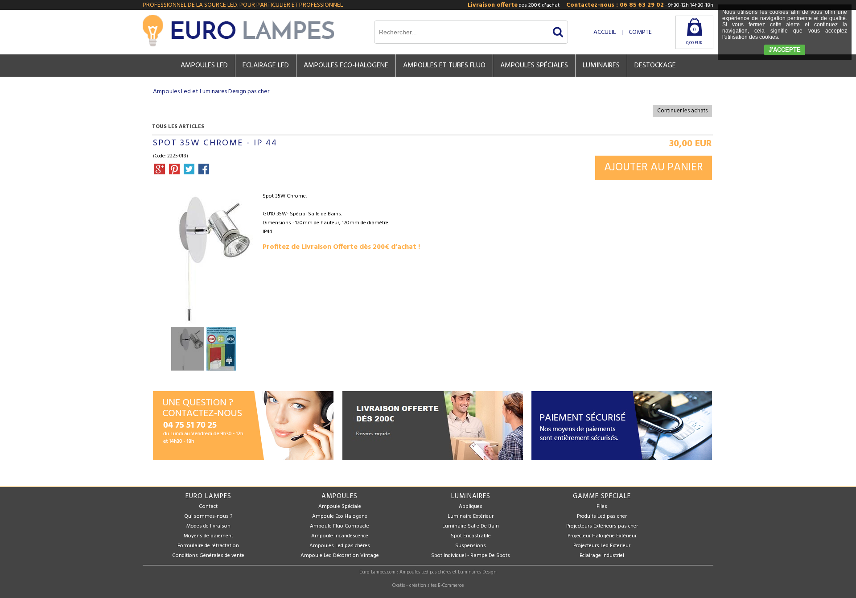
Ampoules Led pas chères (339, 545)
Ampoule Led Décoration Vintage (339, 555)
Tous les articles (178, 126)
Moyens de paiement (208, 536)
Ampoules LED (204, 65)
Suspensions (470, 545)
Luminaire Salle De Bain (470, 526)
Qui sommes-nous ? (208, 516)
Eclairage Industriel (602, 555)
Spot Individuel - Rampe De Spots (470, 555)
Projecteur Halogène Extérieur (602, 536)
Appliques (470, 506)
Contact (208, 506)
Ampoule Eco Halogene (339, 516)
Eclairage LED (266, 65)
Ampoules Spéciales (534, 65)
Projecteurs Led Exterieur (601, 545)
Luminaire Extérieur (471, 516)
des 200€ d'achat (514, 5)
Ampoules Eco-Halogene (346, 65)
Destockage (655, 65)
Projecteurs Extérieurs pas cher (602, 526)
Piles (602, 506)
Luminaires (601, 65)
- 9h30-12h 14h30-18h (639, 5)
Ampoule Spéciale (339, 506)
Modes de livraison (208, 526)
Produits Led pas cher (602, 516)
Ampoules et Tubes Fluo (444, 65)
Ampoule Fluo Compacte (339, 526)
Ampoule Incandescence (339, 536)
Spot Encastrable (471, 536)
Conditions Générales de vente (208, 555)
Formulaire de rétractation (208, 545)
